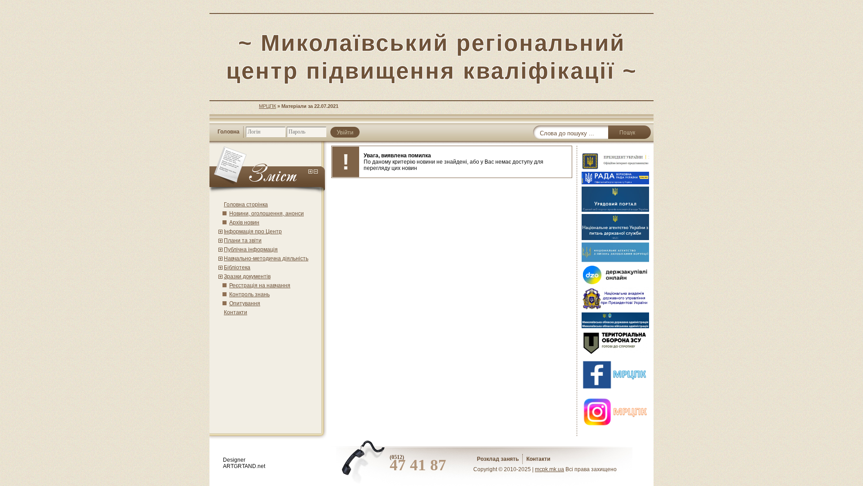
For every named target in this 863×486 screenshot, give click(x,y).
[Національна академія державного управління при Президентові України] (615, 308)
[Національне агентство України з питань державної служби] (615, 238)
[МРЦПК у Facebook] (615, 390)
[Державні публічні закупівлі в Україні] (615, 283)
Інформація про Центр (253, 231)
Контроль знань (249, 294)
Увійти (345, 132)
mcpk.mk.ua (549, 469)
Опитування (244, 303)
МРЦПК (267, 106)
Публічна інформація (251, 249)
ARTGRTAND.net (244, 466)
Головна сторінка (246, 204)
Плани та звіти (243, 240)
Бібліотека (237, 267)
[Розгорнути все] (310, 172)
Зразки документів (247, 276)
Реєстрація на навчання (259, 285)
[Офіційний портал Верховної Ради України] (615, 182)
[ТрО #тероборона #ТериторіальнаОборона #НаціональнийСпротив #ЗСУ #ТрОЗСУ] (615, 353)
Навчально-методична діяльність (266, 258)
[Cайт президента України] (615, 168)
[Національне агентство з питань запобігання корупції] (615, 260)
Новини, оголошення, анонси (266, 213)
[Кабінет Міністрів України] (615, 210)
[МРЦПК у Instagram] (615, 427)
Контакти (235, 312)
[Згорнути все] (316, 172)
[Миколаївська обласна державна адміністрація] (615, 326)
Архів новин (244, 222)
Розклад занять (498, 459)
